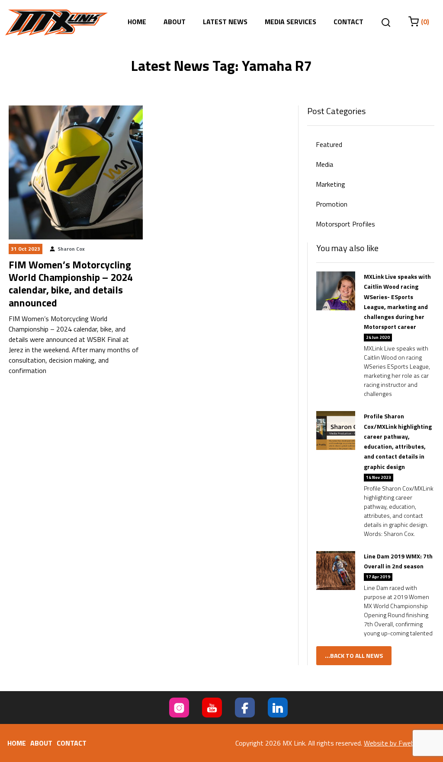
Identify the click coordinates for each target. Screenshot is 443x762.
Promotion (331, 204)
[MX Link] (56, 22)
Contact (348, 21)
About (175, 21)
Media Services (290, 21)
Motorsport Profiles (345, 224)
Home (137, 21)
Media (324, 164)
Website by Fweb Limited (401, 743)
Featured (329, 144)
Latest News (225, 21)
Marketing (330, 184)
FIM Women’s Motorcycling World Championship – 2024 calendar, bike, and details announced (71, 283)
